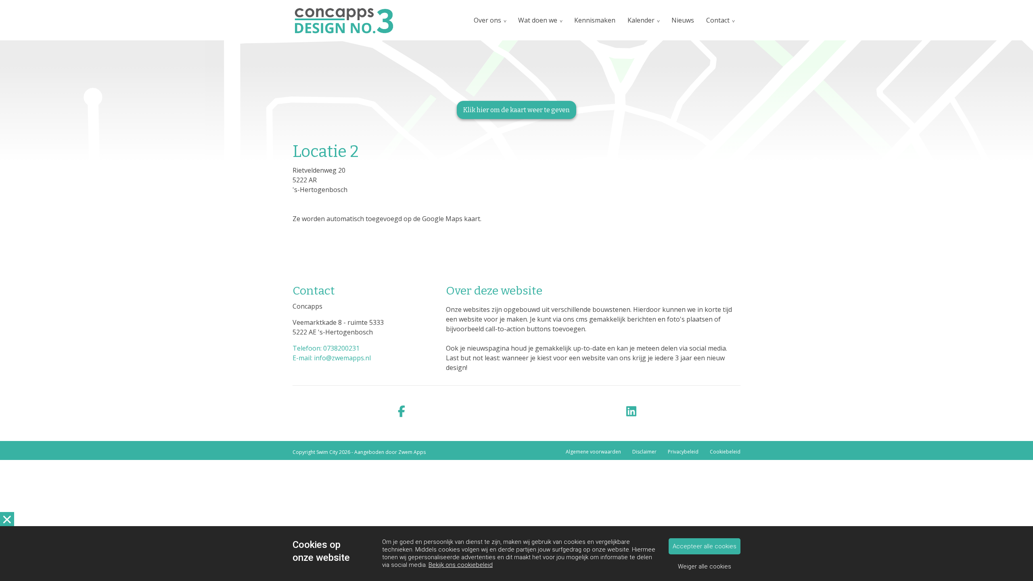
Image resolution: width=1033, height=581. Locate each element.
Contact (718, 20)
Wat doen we (537, 20)
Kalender (641, 20)
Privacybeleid (683, 451)
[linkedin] (631, 411)
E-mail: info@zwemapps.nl (332, 357)
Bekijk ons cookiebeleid (461, 564)
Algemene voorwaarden (593, 451)
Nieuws (682, 20)
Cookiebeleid (725, 451)
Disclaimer (644, 451)
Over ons (487, 20)
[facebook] (401, 411)
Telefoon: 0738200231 (326, 348)
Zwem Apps (412, 452)
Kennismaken (594, 20)
